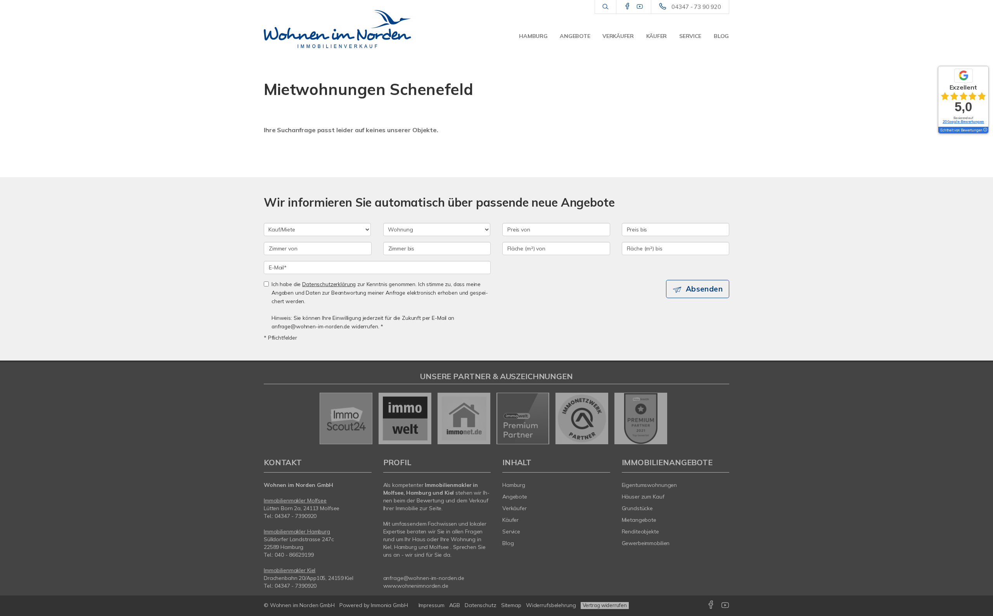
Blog (721, 36)
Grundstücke (637, 508)
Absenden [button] (704, 288)
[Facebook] (627, 6)
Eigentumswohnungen (649, 484)
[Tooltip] (985, 130)
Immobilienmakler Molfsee (295, 500)
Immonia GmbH (389, 605)
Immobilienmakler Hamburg (297, 531)
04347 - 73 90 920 (696, 6)
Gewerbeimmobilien (646, 543)
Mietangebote (639, 519)
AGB (454, 605)
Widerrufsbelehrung (551, 605)
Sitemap (511, 605)
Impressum (432, 605)
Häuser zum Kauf (643, 496)
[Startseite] (337, 29)
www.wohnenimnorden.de (415, 585)
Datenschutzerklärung (329, 284)
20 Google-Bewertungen (963, 121)
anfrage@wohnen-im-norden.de (424, 578)
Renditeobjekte (640, 531)
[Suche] (605, 7)
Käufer (656, 36)
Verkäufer (617, 36)
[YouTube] (640, 6)
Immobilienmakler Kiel (289, 570)
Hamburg (533, 36)
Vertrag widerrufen (605, 605)
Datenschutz (480, 605)
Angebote (575, 36)
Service (690, 36)
